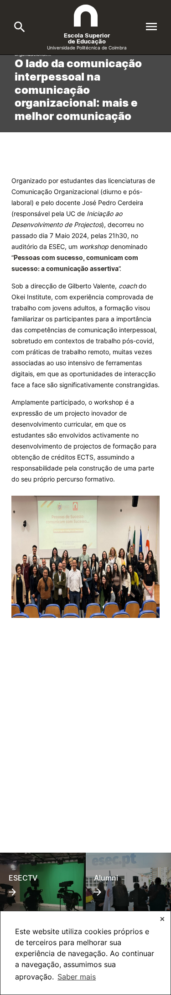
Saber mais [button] (76, 976)
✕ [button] (162, 919)
